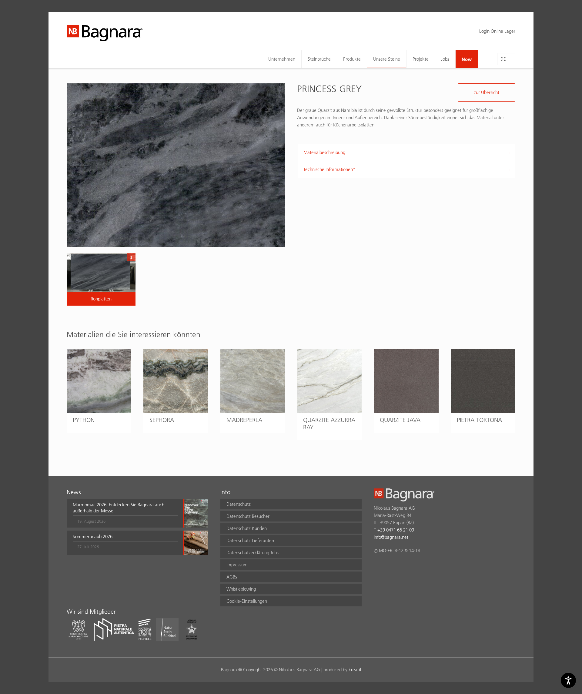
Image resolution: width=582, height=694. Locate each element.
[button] (125, 513)
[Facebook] (377, 566)
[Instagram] (389, 566)
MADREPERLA (244, 420)
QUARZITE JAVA (400, 420)
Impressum (237, 565)
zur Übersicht (486, 92)
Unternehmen (281, 59)
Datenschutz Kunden (246, 528)
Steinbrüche (319, 59)
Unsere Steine (386, 59)
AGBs (231, 577)
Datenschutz (238, 504)
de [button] (503, 59)
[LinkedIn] (400, 566)
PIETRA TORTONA (479, 420)
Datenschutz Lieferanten (250, 540)
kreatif (355, 669)
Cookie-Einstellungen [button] (246, 601)
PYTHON (84, 420)
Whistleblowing (241, 589)
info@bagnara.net (391, 537)
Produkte (352, 59)
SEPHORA (161, 420)
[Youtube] (412, 566)
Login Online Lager (497, 31)
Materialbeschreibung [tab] (324, 152)
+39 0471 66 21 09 (395, 530)
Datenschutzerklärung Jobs (252, 552)
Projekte (421, 59)
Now (467, 59)
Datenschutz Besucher (247, 516)
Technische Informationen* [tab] (329, 169)
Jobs (445, 59)
